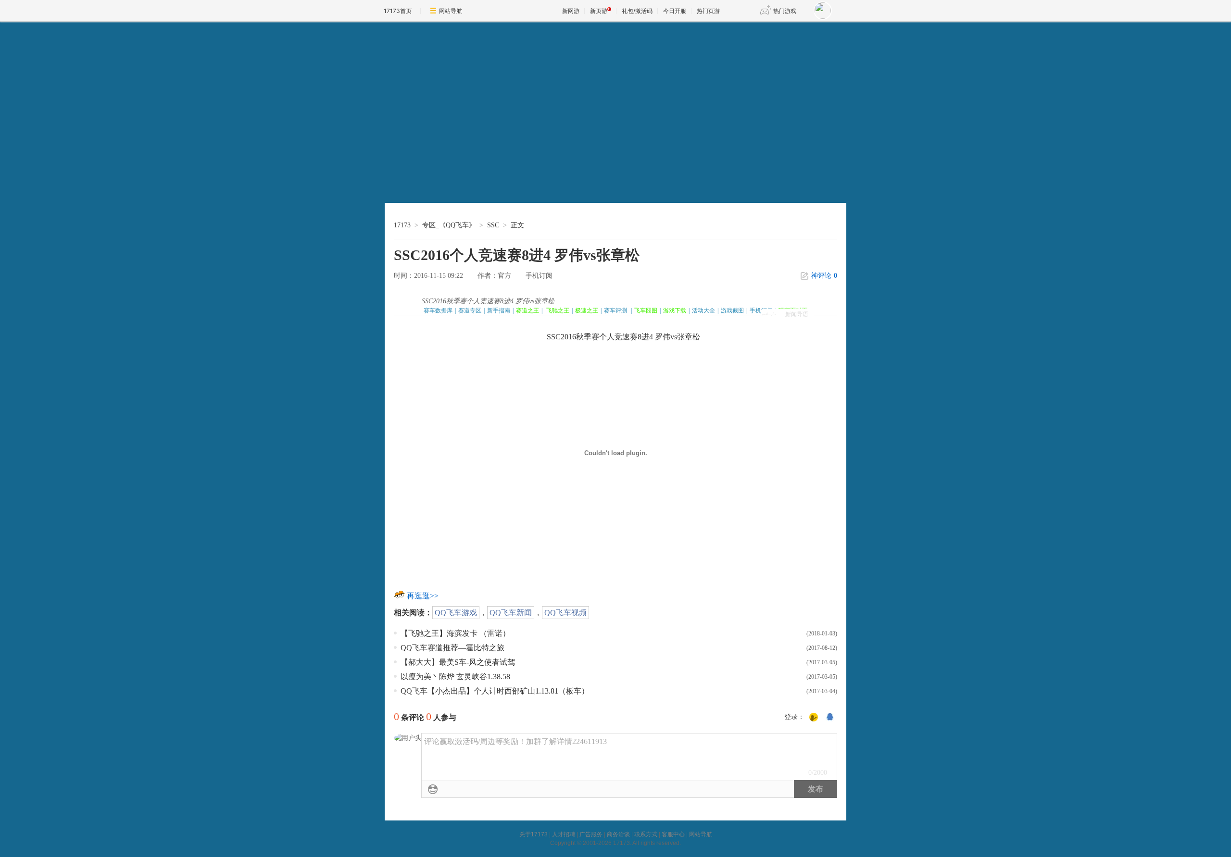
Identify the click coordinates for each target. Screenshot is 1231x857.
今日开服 (674, 10)
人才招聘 (563, 834)
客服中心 (673, 834)
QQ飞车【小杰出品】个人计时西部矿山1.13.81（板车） (495, 691)
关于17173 (533, 834)
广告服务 (591, 834)
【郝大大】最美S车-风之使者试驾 (458, 662)
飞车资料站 (434, 193)
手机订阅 (539, 275)
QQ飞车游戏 (456, 613)
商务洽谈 (618, 834)
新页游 (598, 10)
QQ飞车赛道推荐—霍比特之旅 (452, 648)
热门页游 (708, 10)
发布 (815, 789)
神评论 (824, 275)
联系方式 (645, 834)
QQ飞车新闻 (511, 613)
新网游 (570, 10)
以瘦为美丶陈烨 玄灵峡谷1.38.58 (455, 676)
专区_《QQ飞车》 (449, 225)
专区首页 (434, 173)
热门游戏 (784, 10)
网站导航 (450, 10)
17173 (402, 225)
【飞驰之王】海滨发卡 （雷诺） (455, 633)
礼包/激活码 (637, 10)
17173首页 (398, 10)
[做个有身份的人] (813, 717)
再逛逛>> (423, 596)
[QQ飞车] (460, 79)
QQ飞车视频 (565, 613)
